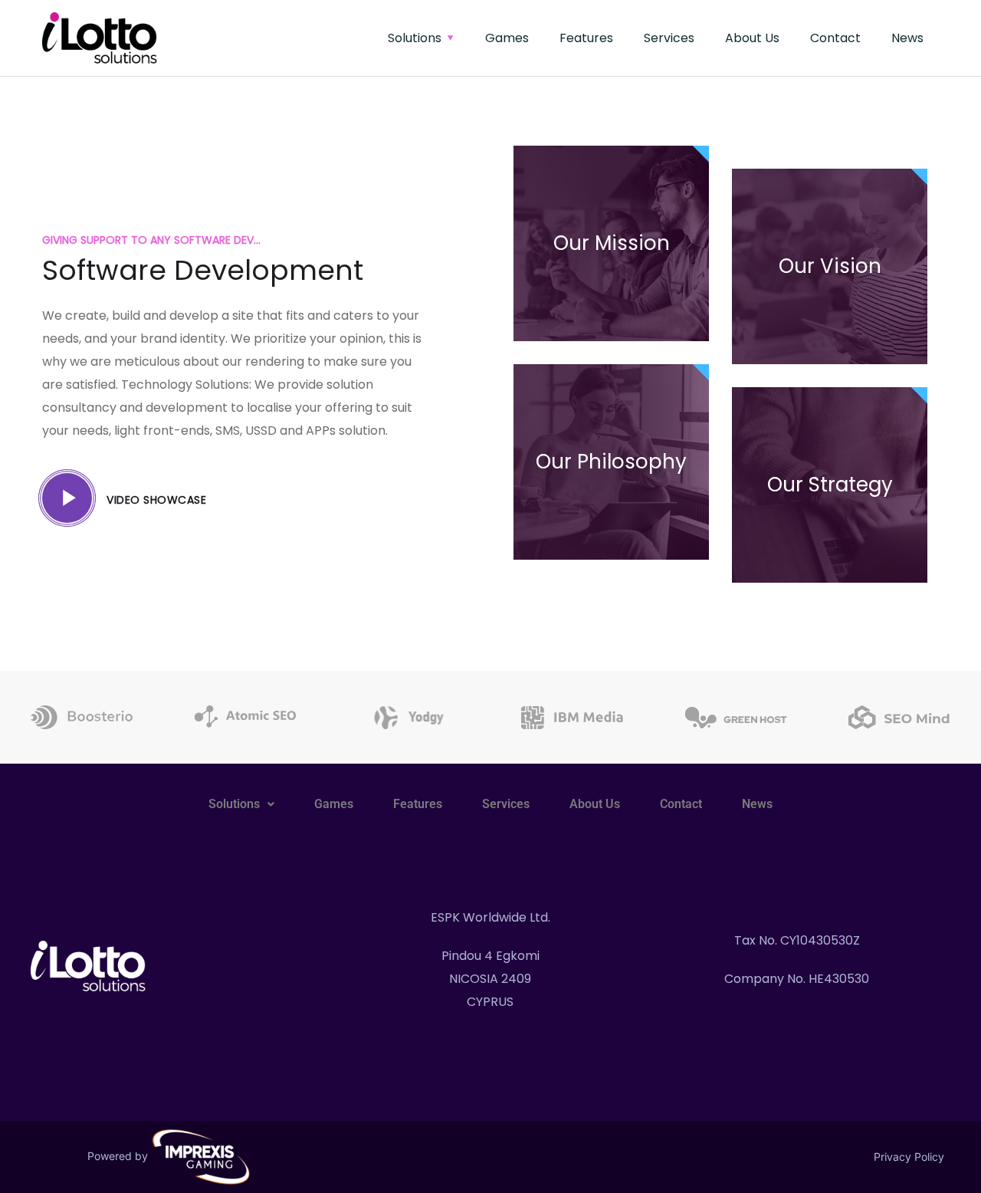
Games (507, 38)
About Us (752, 38)
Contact (835, 38)
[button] (241, 804)
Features (586, 38)
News (907, 38)
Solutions (414, 38)
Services (669, 38)
